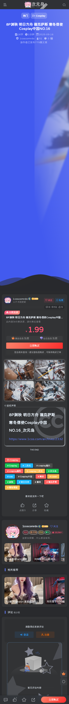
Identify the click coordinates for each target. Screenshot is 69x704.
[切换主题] (63, 681)
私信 (61, 300)
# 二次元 (27, 466)
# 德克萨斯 (52, 482)
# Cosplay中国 (25, 477)
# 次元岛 (52, 471)
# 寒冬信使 (12, 487)
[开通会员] (63, 673)
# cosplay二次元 (35, 471)
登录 (26, 634)
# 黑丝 (41, 477)
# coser (53, 477)
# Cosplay (12, 466)
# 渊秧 (10, 482)
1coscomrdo (20, 299)
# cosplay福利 (14, 471)
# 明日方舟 (24, 482)
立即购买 (34, 345)
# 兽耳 (38, 482)
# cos (10, 477)
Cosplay (14, 460)
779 (34, 532)
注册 (46, 634)
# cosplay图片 (43, 466)
